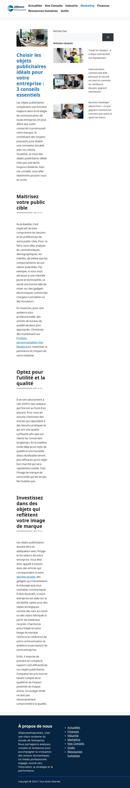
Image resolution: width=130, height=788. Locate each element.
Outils (65, 10)
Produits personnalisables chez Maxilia (29, 342)
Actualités (35, 5)
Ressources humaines (43, 10)
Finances (103, 5)
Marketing (87, 5)
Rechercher (60, 31)
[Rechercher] (108, 37)
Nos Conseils (54, 5)
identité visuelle (25, 577)
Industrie (71, 5)
